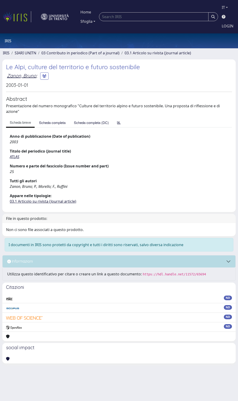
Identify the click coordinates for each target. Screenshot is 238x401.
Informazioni (22, 261)
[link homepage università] (55, 16)
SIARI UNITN (25, 52)
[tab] (119, 122)
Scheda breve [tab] (20, 122)
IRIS (6, 52)
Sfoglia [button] (86, 21)
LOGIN (227, 26)
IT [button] (223, 7)
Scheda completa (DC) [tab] (91, 122)
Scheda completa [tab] (52, 122)
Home (85, 12)
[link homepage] (17, 16)
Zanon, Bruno (21, 75)
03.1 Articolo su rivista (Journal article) (158, 52)
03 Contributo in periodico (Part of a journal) (80, 52)
